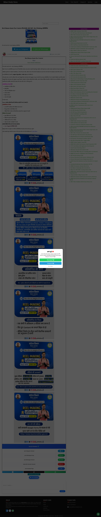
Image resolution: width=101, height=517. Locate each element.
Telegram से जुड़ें (50, 263)
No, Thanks (50, 266)
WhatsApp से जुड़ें (50, 260)
